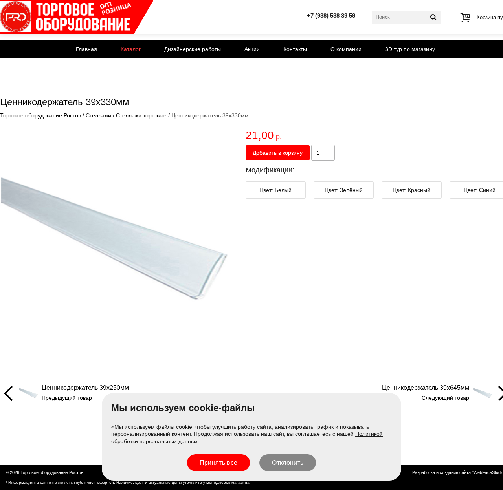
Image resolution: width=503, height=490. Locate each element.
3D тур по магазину (410, 49)
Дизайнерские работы (192, 49)
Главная (86, 49)
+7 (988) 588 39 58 (331, 15)
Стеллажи (98, 115)
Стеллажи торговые (141, 115)
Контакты (295, 49)
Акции (252, 49)
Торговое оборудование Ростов (40, 115)
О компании (346, 49)
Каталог (131, 49)
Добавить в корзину (278, 153)
